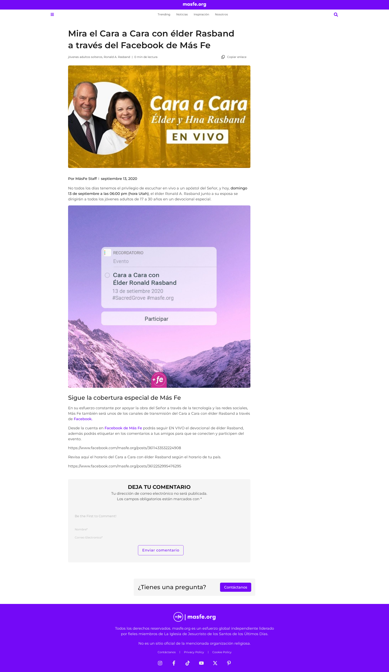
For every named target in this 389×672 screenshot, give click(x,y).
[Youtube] (201, 663)
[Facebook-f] (174, 663)
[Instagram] (160, 663)
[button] (52, 14)
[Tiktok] (187, 663)
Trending (164, 14)
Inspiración (201, 14)
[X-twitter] (215, 663)
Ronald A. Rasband (117, 57)
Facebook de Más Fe (123, 428)
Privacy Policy (194, 652)
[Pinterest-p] (229, 663)
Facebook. (83, 419)
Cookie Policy (222, 652)
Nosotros (221, 14)
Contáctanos (167, 652)
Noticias (182, 14)
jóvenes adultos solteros (85, 57)
